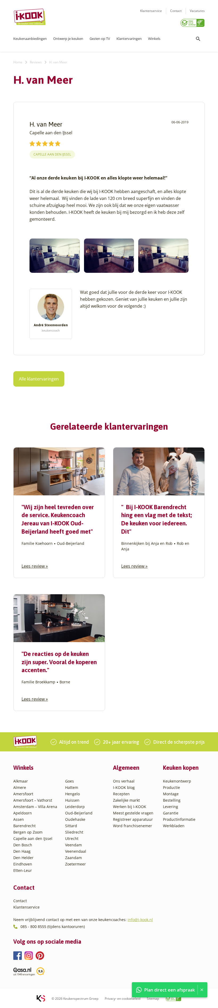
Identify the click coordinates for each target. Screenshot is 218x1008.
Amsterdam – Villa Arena (35, 806)
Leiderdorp (75, 806)
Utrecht (71, 838)
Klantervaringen (129, 38)
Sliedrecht (74, 832)
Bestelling (172, 800)
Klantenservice (151, 11)
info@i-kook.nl (140, 919)
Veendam (73, 844)
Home (17, 62)
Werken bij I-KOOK (129, 806)
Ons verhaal (124, 781)
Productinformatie (179, 819)
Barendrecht (24, 825)
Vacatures (197, 11)
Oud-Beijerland (79, 812)
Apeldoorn (22, 812)
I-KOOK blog (124, 787)
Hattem (71, 787)
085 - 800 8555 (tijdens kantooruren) (52, 926)
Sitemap (153, 998)
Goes (69, 781)
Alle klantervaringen (39, 379)
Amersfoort (23, 793)
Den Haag (22, 851)
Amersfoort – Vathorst (32, 800)
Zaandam (73, 857)
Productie (171, 787)
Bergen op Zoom (28, 832)
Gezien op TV (100, 38)
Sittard (71, 825)
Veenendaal (75, 851)
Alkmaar (20, 781)
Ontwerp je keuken (68, 38)
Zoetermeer (75, 864)
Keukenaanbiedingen (30, 38)
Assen (18, 819)
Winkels (154, 38)
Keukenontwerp (177, 781)
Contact (176, 11)
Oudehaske (75, 819)
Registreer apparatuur (133, 819)
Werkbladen (174, 825)
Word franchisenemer (132, 825)
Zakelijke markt (126, 800)
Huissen (72, 800)
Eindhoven (22, 864)
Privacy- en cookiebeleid (122, 998)
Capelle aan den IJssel (52, 154)
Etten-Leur (22, 870)
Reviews (36, 62)
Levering (170, 806)
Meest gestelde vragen (133, 812)
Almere (19, 787)
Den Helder (23, 857)
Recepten (121, 793)
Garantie (170, 812)
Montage (171, 793)
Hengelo (72, 793)
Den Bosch (22, 844)
